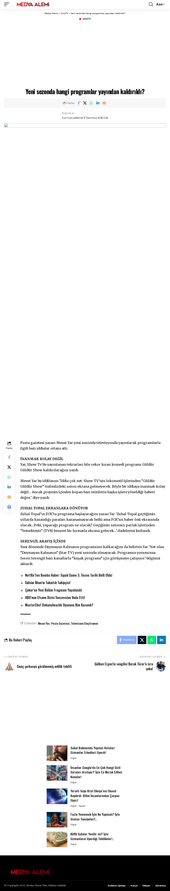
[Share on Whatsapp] (91, 103)
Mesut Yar (44, 623)
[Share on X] (85, 103)
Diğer (73, 758)
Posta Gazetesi (60, 623)
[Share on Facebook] (78, 103)
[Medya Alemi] (33, 4)
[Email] (104, 103)
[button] (7, 4)
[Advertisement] (85, 711)
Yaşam (82, 805)
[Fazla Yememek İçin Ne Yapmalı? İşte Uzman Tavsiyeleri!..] (57, 819)
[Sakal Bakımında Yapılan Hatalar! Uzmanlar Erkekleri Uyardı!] (57, 753)
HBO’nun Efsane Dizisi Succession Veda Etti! (55, 597)
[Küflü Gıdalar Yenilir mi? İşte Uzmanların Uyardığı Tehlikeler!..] (57, 839)
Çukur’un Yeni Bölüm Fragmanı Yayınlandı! (53, 590)
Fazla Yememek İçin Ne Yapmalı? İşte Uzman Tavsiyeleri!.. (95, 816)
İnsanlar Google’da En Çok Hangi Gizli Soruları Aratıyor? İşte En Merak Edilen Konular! (96, 772)
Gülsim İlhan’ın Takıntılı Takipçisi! (47, 582)
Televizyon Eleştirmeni (84, 623)
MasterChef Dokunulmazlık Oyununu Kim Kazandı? (59, 604)
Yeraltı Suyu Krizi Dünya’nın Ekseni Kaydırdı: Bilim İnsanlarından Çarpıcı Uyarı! (94, 795)
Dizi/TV (87, 19)
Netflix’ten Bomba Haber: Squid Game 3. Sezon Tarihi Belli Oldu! (68, 575)
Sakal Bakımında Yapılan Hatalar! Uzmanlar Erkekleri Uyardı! (92, 750)
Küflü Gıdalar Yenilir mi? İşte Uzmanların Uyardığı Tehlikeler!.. (92, 836)
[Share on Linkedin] (98, 103)
